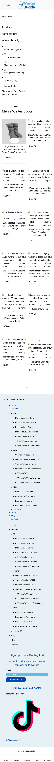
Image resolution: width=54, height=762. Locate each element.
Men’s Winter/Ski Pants (25, 422)
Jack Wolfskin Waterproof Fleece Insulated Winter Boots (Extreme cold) (40, 274)
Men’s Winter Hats (25, 436)
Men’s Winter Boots (24, 427)
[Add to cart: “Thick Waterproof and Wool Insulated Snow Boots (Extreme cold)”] (38, 129)
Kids (15, 487)
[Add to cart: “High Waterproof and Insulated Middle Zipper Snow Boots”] (12, 178)
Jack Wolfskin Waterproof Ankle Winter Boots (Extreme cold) (14, 274)
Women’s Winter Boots (25, 464)
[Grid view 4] (17, 100)
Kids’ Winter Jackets (24, 491)
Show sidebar (10, 86)
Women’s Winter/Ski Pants (27, 459)
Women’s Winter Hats (27, 473)
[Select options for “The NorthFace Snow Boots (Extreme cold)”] (38, 356)
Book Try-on (16, 509)
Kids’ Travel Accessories (26, 505)
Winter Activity (10, 40)
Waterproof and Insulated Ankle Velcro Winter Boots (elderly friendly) (39, 191)
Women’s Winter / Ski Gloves (30, 482)
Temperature (9, 33)
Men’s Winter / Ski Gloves (28, 445)
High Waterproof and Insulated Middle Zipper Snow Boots (14, 187)
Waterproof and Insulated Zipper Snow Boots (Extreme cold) (40, 232)
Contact (14, 519)
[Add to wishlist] (16, 140)
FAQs (13, 512)
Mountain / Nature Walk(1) (15, 65)
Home (13, 405)
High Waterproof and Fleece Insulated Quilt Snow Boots (14, 318)
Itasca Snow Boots (40, 309)
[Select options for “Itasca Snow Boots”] (38, 303)
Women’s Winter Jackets (26, 454)
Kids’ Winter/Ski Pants (25, 496)
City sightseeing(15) (13, 57)
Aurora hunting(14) (12, 49)
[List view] (3, 100)
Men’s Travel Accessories (26, 431)
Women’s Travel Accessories (28, 468)
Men (15, 413)
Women (16, 450)
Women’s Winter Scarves (28, 478)
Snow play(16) (10, 80)
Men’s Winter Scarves (27, 441)
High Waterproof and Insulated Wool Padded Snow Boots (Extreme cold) (14, 149)
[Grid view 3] (12, 100)
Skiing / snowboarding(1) (15, 73)
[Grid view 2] (8, 100)
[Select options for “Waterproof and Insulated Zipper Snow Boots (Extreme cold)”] (38, 223)
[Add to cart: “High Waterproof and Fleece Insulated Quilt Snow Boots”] (12, 309)
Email (8, 670)
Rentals (14, 408)
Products (7, 27)
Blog (13, 515)
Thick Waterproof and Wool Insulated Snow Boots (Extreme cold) (40, 138)
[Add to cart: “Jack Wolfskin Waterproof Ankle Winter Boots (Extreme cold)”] (12, 265)
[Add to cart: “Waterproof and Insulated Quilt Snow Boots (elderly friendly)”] (12, 217)
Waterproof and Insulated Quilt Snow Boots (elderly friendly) (14, 226)
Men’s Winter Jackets (24, 418)
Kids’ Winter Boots (23, 501)
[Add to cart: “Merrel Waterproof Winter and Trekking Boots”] (12, 351)
